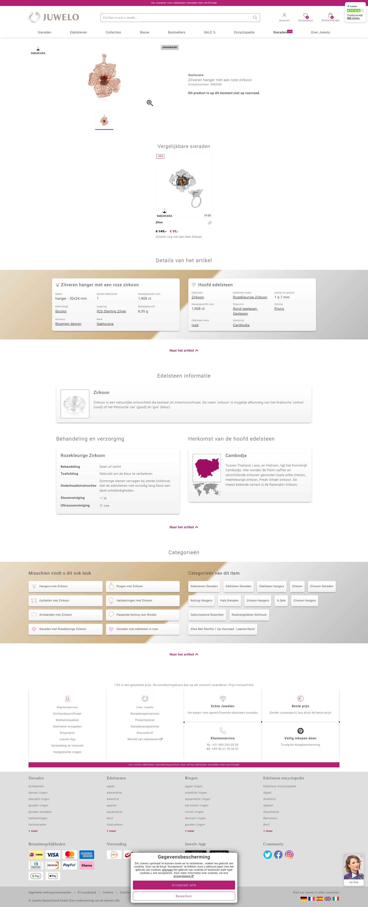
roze (195, 325)
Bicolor (61, 311)
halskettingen (38, 818)
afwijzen (167, 870)
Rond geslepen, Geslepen (245, 311)
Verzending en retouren (67, 746)
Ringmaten (67, 733)
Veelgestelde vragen (67, 752)
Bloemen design (68, 323)
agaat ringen (194, 786)
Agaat (267, 793)
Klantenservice (67, 707)
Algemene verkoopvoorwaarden (50, 893)
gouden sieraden (40, 812)
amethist (113, 799)
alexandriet (114, 793)
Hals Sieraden (229, 601)
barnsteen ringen (197, 806)
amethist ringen (196, 793)
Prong (279, 308)
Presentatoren (145, 720)
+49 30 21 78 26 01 (225, 749)
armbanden (36, 786)
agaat (111, 786)
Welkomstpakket (67, 720)
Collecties (113, 32)
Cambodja (241, 325)
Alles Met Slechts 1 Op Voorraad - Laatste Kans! (223, 629)
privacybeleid (182, 876)
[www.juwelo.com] (328, 899)
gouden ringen (39, 806)
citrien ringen (194, 812)
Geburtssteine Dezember (207, 615)
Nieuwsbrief (145, 733)
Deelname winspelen (67, 727)
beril (110, 818)
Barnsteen (270, 818)
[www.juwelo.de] (303, 899)
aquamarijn (115, 812)
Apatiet (268, 806)
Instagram (289, 854)
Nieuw (145, 32)
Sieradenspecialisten (145, 714)
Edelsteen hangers (271, 586)
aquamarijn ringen (197, 799)
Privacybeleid (87, 893)
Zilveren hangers (304, 601)
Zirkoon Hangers (258, 601)
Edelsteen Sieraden (239, 586)
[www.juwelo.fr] (311, 899)
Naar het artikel (182, 350)
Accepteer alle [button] (184, 885)
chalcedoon (115, 825)
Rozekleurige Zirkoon (250, 297)
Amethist (269, 799)
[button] (284, 17)
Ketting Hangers (201, 601)
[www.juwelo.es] (319, 899)
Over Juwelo (320, 32)
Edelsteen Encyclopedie (279, 786)
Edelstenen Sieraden (204, 586)
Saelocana (105, 323)
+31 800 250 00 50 (226, 745)
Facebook (278, 854)
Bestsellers (176, 32)
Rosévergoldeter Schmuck (249, 615)
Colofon (125, 893)
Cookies (108, 893)
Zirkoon (198, 297)
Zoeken (256, 18)
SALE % (210, 32)
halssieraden (37, 825)
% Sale (281, 601)
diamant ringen (39, 799)
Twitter (267, 854)
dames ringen (38, 793)
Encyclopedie (244, 32)
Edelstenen (78, 32)
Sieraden (45, 32)
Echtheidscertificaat (67, 714)
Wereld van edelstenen (143, 739)
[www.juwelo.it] (336, 899)
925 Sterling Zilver (111, 311)
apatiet (112, 806)
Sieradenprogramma (145, 727)
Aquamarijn (271, 812)
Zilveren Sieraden (322, 586)
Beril (266, 825)
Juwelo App (67, 739)
